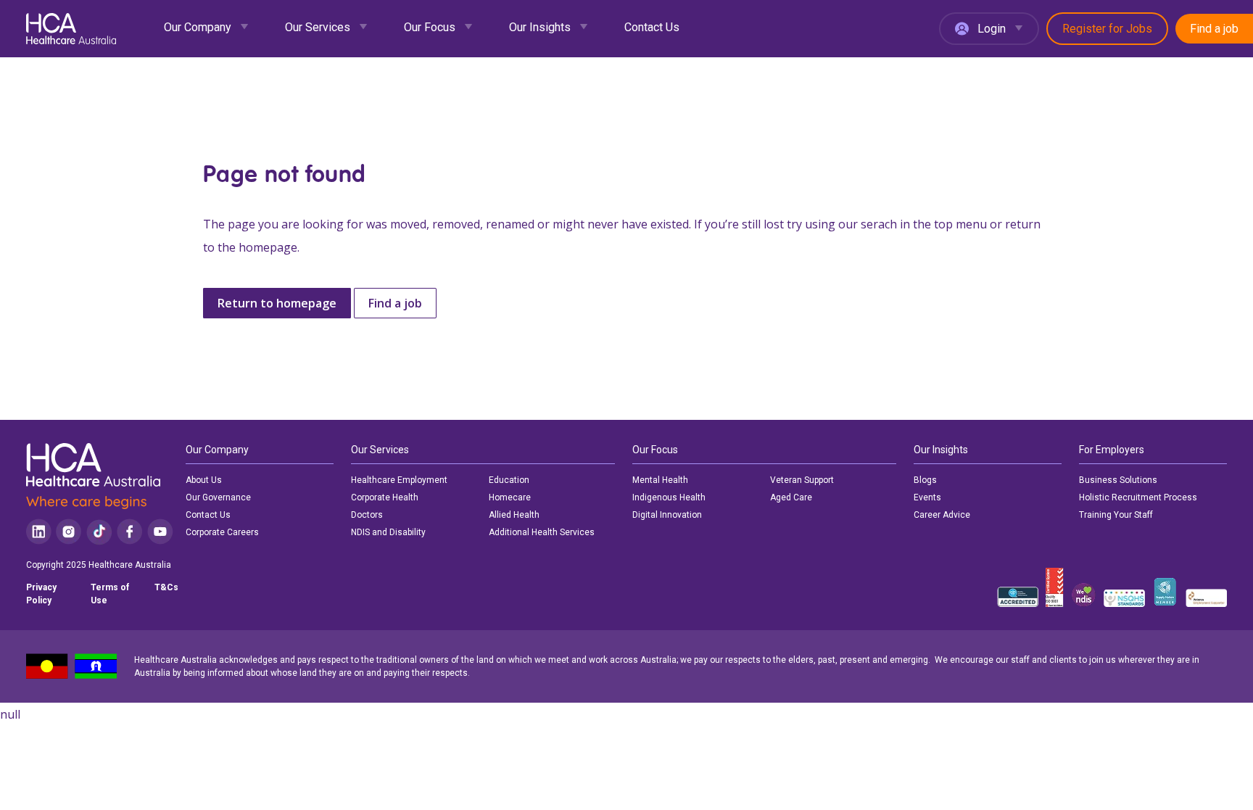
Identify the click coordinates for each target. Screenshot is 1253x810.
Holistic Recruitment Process (1138, 497)
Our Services (317, 27)
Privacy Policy (41, 594)
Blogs (925, 480)
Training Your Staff (1116, 515)
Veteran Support (802, 480)
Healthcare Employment (399, 480)
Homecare (510, 497)
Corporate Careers (222, 532)
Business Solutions (1118, 480)
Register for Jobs (1107, 29)
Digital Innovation (667, 515)
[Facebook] (130, 531)
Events (927, 497)
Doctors (367, 515)
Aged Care (791, 497)
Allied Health (514, 515)
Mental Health (660, 480)
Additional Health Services (542, 532)
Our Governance (218, 497)
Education (509, 480)
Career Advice (942, 515)
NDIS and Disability (388, 532)
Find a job (1214, 29)
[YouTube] (160, 531)
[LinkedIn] (38, 531)
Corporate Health (384, 497)
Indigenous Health (669, 497)
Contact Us (651, 27)
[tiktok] (99, 531)
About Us (204, 480)
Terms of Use (110, 594)
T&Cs (166, 587)
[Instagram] (68, 531)
